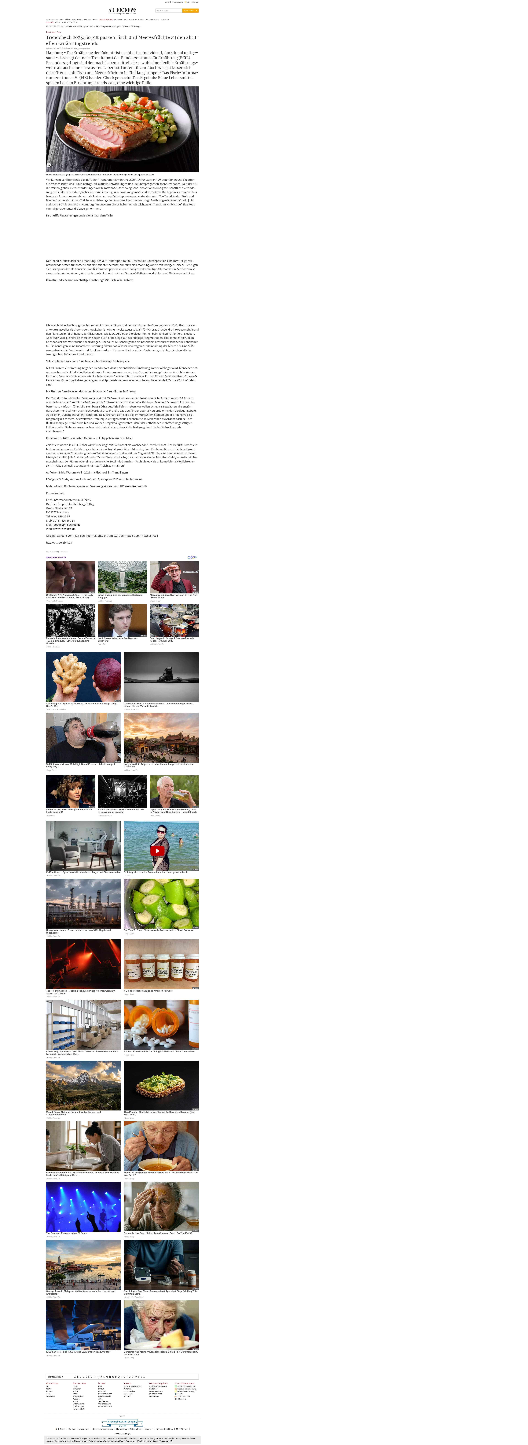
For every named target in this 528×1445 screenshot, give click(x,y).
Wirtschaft (77, 1389)
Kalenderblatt (78, 1409)
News (62, 1429)
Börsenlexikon (55, 1376)
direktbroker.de (155, 1393)
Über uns (149, 1429)
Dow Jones (50, 1396)
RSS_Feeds (128, 1393)
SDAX (48, 1393)
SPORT (95, 19)
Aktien (101, 1399)
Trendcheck (51, 32)
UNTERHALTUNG (106, 19)
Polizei (75, 1401)
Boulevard (91, 26)
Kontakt (127, 1396)
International (78, 1406)
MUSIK (64, 22)
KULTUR (57, 22)
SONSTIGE (165, 19)
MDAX (48, 1389)
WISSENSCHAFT (120, 19)
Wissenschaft (78, 1396)
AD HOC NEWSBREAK (132, 1386)
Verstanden (164, 1441)
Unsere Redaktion (164, 1429)
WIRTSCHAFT (77, 19)
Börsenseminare (105, 1406)
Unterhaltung (79, 26)
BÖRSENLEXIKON (177, 2)
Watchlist (127, 1389)
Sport (75, 1393)
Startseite (68, 26)
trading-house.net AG (158, 1386)
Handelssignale (104, 1396)
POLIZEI (141, 19)
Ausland (76, 1399)
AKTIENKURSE (58, 19)
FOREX (101, 1389)
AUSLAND (133, 19)
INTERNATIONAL (153, 19)
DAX (48, 1386)
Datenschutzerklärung (103, 1429)
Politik (75, 1391)
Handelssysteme (105, 1393)
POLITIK (87, 19)
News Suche (188, 10)
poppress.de (154, 1396)
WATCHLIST (195, 2)
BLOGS (167, 2)
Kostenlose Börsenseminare (156, 1390)
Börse (75, 1386)
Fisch (59, 32)
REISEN (69, 22)
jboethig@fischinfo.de (66, 525)
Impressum (84, 1429)
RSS (187, 2)
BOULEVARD (50, 22)
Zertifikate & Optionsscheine (104, 1402)
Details (155, 1441)
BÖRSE (68, 19)
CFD (100, 1386)
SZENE (75, 22)
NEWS (48, 19)
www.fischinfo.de (136, 486)
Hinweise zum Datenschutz (128, 1429)
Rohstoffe (102, 1391)
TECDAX (49, 1391)
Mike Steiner (182, 1429)
